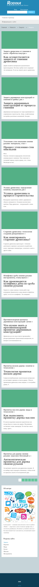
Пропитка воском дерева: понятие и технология (19, 367)
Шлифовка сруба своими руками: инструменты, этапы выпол (18, 277)
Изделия (6, 544)
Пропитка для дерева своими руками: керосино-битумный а (17, 455)
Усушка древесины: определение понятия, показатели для (18, 189)
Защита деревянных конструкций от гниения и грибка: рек (19, 98)
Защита (6, 542)
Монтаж (6, 551)
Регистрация (24, 9)
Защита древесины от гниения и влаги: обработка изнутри (17, 52)
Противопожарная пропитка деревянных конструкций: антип (17, 321)
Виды (5, 547)
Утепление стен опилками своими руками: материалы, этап (18, 142)
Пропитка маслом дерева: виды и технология (18, 411)
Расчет (6, 549)
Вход (15, 9)
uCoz (19, 585)
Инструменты (8, 554)
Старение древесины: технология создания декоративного (18, 233)
